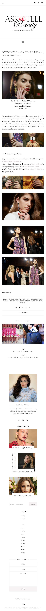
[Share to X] (16, 307)
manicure (34, 300)
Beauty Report (8, 299)
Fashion (6, 300)
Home (23, 604)
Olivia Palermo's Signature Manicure (23, 495)
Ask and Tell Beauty (19, 608)
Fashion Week (14, 300)
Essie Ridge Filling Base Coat (13, 161)
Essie (40, 299)
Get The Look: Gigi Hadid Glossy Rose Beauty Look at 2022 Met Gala (23, 448)
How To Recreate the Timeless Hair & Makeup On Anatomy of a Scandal (23, 471)
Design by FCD (35, 608)
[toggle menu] (3, 3)
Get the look (25, 300)
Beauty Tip (18, 299)
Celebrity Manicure (30, 299)
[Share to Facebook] (19, 307)
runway (23, 302)
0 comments (23, 312)
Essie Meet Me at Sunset (31, 167)
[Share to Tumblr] (26, 307)
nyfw (41, 300)
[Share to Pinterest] (22, 307)
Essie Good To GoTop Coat (35, 169)
